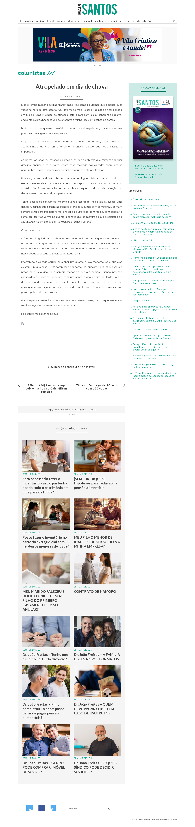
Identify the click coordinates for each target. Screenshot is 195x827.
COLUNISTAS (116, 21)
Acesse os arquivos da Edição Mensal (148, 176)
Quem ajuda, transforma (146, 199)
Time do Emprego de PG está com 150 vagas (97, 387)
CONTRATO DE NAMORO (95, 591)
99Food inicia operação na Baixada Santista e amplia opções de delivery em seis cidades (155, 309)
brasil (50, 21)
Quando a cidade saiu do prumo (150, 329)
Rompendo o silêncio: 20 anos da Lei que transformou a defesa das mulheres (155, 259)
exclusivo (101, 21)
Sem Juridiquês (31, 474)
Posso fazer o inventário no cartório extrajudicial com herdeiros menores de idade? (46, 541)
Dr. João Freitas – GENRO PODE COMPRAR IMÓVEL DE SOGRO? (44, 767)
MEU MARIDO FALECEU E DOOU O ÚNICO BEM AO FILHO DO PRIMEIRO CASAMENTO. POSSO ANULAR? (43, 600)
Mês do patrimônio (143, 240)
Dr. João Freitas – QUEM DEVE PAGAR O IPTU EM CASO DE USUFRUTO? (94, 708)
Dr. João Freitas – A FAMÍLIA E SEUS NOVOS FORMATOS (97, 656)
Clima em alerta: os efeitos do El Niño (153, 223)
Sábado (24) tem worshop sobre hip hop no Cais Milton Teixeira (46, 388)
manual (87, 21)
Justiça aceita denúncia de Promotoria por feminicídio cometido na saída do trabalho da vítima (153, 232)
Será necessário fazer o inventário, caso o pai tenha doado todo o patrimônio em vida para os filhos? (45, 485)
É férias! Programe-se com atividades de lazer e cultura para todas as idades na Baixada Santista (155, 376)
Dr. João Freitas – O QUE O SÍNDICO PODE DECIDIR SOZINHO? (95, 767)
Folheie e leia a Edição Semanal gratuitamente (149, 167)
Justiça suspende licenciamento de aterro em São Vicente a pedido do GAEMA (152, 249)
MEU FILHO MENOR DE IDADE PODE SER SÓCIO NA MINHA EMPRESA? (97, 541)
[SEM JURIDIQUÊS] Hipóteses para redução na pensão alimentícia (96, 483)
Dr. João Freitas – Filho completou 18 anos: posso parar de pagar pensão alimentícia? (43, 711)
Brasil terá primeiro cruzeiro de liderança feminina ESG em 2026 (155, 357)
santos (29, 21)
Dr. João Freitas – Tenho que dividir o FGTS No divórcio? (45, 656)
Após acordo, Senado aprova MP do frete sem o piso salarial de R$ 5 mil (152, 337)
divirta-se (74, 21)
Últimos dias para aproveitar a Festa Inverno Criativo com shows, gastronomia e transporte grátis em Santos (152, 270)
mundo (61, 21)
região (40, 21)
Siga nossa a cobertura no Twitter (71, 367)
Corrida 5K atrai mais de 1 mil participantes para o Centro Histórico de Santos (154, 321)
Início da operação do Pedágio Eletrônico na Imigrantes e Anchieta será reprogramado (154, 292)
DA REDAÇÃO (144, 21)
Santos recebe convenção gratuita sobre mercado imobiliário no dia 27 (152, 215)
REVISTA (129, 21)
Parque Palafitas (141, 300)
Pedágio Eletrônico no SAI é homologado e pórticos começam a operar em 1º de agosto (152, 347)
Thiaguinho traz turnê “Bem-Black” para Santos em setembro (154, 282)
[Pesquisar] (174, 21)
